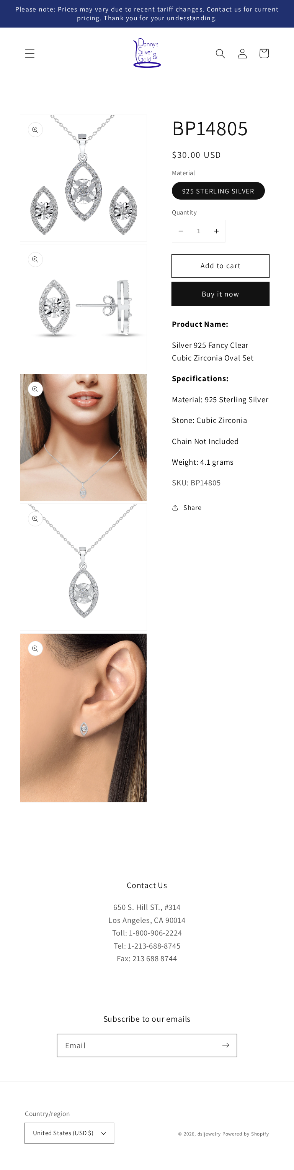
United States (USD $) (63, 1133)
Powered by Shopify (245, 1134)
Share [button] (192, 507)
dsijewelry (209, 1134)
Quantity (184, 212)
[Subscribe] (226, 1045)
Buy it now (221, 294)
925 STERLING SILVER (218, 190)
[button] (30, 53)
